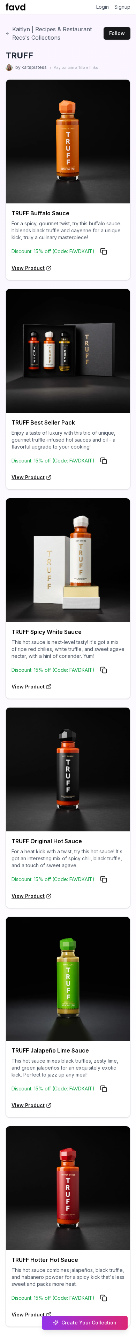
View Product (28, 268)
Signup (122, 7)
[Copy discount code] (103, 251)
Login (102, 7)
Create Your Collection (88, 1322)
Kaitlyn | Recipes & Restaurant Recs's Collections (52, 33)
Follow (117, 33)
